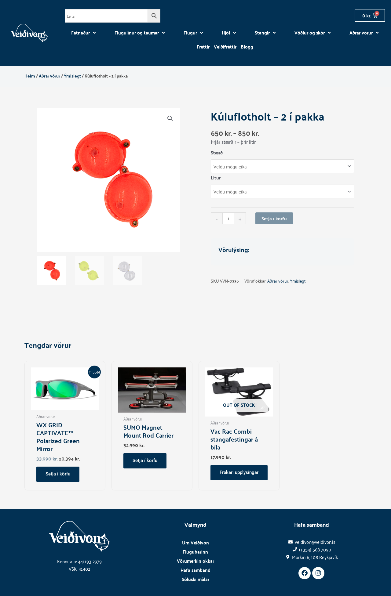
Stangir (262, 32)
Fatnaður (80, 32)
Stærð (217, 152)
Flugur (190, 32)
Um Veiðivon (195, 542)
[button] (170, 118)
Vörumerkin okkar (195, 560)
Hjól (226, 32)
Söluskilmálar (195, 579)
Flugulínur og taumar (137, 32)
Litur (216, 177)
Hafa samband (195, 569)
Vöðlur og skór (309, 32)
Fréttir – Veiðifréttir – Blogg (225, 46)
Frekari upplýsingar (239, 472)
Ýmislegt (72, 76)
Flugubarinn (195, 551)
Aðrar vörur (361, 32)
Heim (29, 76)
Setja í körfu (274, 218)
